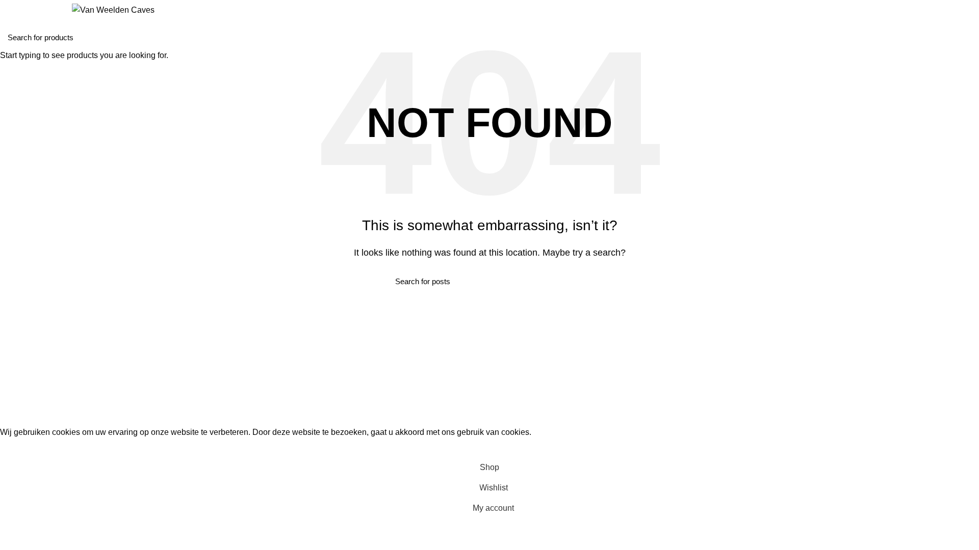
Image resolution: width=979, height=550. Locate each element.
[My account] (967, 10)
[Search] (11, 10)
